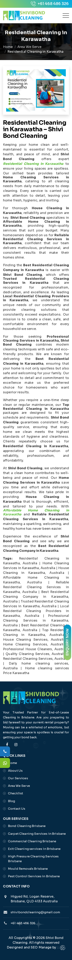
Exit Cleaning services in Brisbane (34, 849)
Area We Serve (29, 47)
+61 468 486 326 (53, 3)
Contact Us (16, 808)
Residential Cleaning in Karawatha (33, 164)
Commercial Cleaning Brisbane (32, 841)
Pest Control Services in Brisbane (34, 876)
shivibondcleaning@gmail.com (35, 912)
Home (8, 47)
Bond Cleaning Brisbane (27, 826)
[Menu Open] (66, 15)
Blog (11, 801)
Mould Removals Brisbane (28, 869)
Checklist (15, 793)
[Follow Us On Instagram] (16, 747)
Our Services (18, 778)
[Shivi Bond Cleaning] (24, 15)
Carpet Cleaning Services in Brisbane (37, 834)
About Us (15, 770)
